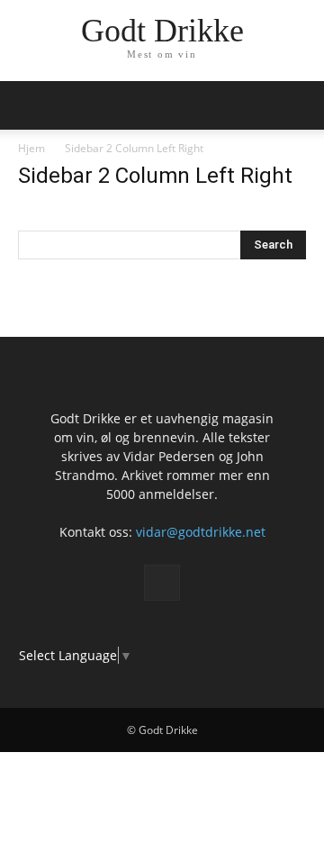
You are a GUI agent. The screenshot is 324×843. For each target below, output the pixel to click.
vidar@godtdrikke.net (201, 531)
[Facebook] (162, 583)
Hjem (31, 148)
